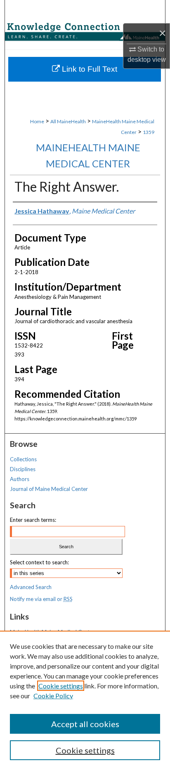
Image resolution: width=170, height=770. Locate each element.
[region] (85, 700)
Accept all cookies (85, 724)
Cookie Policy (53, 696)
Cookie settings (60, 686)
